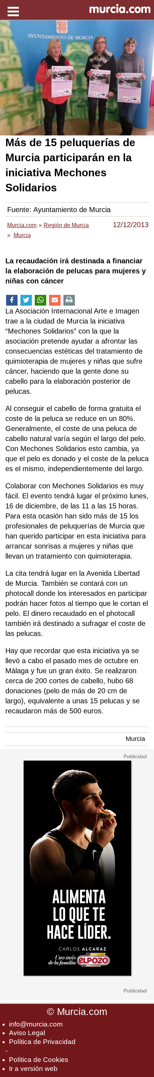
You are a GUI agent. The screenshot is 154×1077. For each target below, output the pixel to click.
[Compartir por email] (55, 300)
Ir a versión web (33, 1068)
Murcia (135, 738)
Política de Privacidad (42, 1041)
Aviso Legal (27, 1033)
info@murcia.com (36, 1024)
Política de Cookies (38, 1059)
